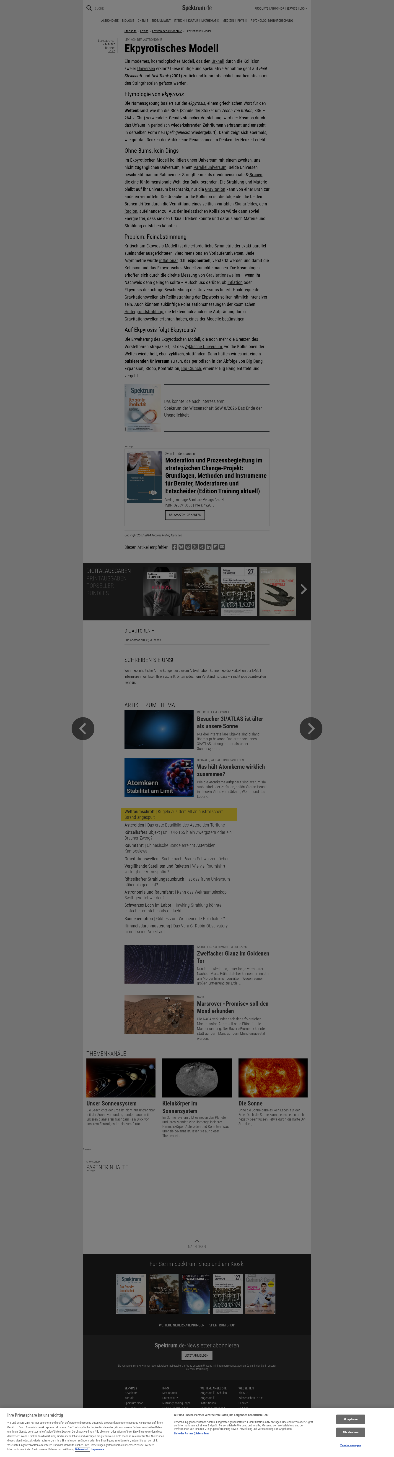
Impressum (97, 1449)
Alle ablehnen (350, 1432)
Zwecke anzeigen (350, 1445)
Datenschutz (82, 1449)
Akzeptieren (350, 1419)
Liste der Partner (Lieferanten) (191, 1433)
